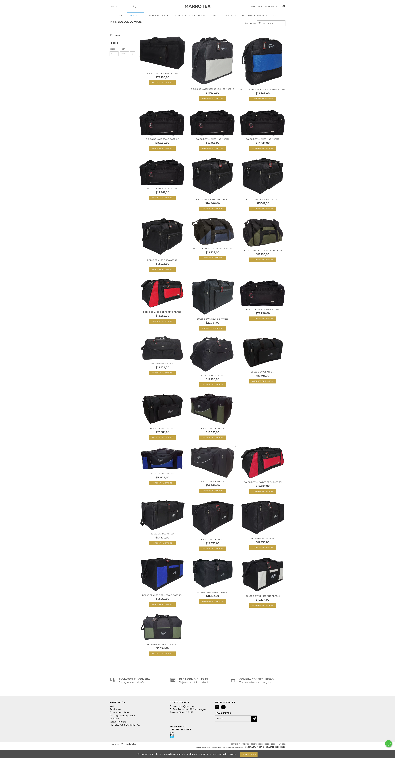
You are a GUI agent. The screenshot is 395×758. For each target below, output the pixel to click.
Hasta (122, 49)
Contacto (215, 15)
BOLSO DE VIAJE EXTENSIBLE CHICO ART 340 (212, 89)
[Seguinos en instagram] (217, 707)
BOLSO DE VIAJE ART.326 (162, 534)
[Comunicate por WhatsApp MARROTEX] (388, 743)
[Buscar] (134, 6)
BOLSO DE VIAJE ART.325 (212, 481)
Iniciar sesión (270, 6)
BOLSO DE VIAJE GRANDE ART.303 (212, 592)
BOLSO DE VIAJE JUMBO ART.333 (212, 319)
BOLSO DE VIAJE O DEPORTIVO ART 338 (212, 248)
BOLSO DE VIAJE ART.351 (162, 363)
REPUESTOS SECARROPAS (262, 15)
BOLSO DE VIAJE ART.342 (162, 428)
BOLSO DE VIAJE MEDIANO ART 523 (262, 139)
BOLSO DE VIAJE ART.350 (212, 375)
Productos (136, 15)
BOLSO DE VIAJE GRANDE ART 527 (162, 139)
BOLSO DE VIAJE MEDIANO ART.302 (263, 596)
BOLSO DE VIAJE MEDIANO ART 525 (212, 139)
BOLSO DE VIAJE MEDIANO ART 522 (212, 199)
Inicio (121, 15)
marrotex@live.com (184, 706)
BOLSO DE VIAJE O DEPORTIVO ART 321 (263, 482)
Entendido (249, 754)
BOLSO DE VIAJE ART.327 (162, 474)
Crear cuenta (256, 6)
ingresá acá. (249, 747)
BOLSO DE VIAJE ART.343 (263, 372)
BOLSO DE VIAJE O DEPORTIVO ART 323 (162, 312)
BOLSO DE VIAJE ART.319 (262, 538)
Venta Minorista (235, 15)
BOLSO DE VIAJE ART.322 (213, 539)
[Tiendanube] (123, 745)
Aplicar (132, 53)
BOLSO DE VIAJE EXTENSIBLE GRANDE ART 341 (262, 89)
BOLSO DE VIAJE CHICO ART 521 (162, 188)
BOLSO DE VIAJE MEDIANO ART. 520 (262, 199)
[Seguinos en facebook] (223, 707)
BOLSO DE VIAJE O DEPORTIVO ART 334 (262, 250)
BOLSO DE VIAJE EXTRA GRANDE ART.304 (162, 595)
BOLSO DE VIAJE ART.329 (213, 428)
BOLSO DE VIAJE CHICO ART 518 (162, 260)
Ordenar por (250, 23)
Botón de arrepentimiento (272, 747)
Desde (112, 49)
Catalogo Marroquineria (189, 15)
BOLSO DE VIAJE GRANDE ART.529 (262, 309)
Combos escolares (158, 15)
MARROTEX (198, 6)
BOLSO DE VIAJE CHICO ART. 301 (162, 644)
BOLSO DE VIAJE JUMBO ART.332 (162, 73)
